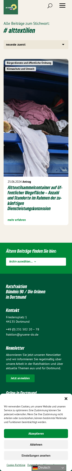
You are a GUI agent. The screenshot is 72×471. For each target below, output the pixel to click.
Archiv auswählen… (21, 261)
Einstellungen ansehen (36, 455)
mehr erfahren (17, 220)
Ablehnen (36, 444)
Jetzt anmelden (20, 378)
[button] (66, 399)
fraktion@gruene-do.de (22, 334)
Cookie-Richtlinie (16, 465)
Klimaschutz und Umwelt (20, 69)
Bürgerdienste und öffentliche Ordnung (29, 63)
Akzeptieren (36, 433)
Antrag (26, 182)
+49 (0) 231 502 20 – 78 (22, 329)
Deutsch (44, 467)
